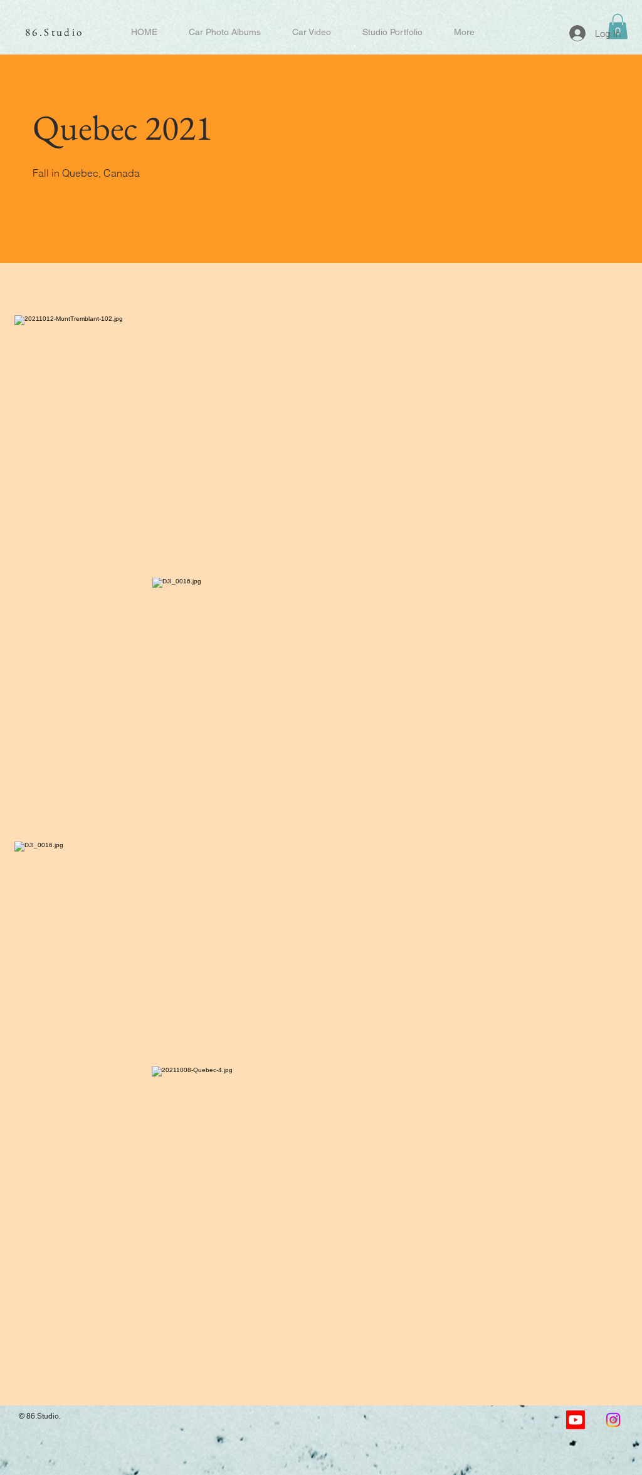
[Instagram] (613, 1419)
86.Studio (54, 32)
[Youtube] (575, 1419)
